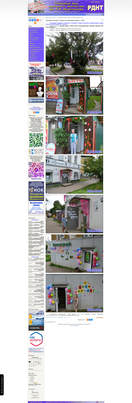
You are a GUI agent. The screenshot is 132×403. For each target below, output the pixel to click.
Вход (39, 14)
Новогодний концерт (40, 285)
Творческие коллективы (34, 28)
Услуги (30, 41)
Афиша (31, 34)
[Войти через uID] (30, 20)
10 (35, 361)
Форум (34, 14)
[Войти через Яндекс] (38, 20)
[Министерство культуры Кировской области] (36, 318)
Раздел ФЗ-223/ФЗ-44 (34, 47)
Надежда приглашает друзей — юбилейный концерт (39, 263)
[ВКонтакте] (36, 112)
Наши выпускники (33, 32)
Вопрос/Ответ (32, 58)
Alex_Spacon (60, 317)
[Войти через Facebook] (35, 20)
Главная (30, 14)
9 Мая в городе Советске (39, 304)
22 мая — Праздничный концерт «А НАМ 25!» (39, 275)
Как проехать (32, 55)
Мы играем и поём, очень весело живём (39, 269)
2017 (51, 17)
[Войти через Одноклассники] (35, 23)
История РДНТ (32, 53)
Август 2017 (35, 357)
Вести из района (33, 39)
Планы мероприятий (34, 37)
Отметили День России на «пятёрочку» (39, 297)
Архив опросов (37, 384)
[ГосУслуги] (36, 347)
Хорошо (32, 377)
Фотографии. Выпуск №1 (39, 258)
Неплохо (32, 379)
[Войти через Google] (40, 20)
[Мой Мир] (38, 112)
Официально (32, 45)
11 (36, 361)
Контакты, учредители (34, 60)
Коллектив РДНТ (33, 30)
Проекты (31, 35)
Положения (32, 43)
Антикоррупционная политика (36, 49)
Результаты (31, 384)
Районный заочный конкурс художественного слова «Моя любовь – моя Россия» (39, 291)
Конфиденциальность (34, 51)
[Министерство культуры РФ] (36, 314)
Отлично (32, 376)
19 (38, 363)
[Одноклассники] (34, 112)
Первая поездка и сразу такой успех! (39, 280)
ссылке (39, 121)
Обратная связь (33, 56)
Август (54, 17)
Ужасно (32, 381)
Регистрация (44, 14)
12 (38, 361)
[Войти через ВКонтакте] (32, 20)
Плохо (31, 380)
